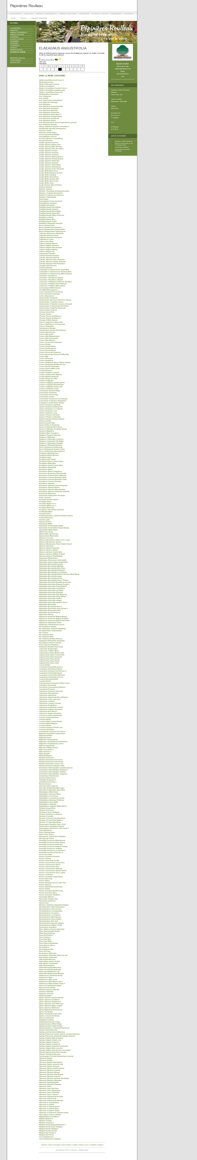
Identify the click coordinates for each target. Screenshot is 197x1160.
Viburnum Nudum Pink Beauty (50, 1062)
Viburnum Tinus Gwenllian (49, 1092)
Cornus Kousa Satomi (47, 350)
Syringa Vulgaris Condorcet (49, 1044)
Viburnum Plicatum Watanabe (50, 1080)
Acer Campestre (45, 96)
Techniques (15, 45)
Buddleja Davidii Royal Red (49, 213)
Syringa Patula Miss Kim (48, 1030)
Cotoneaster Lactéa (46, 397)
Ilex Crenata (43, 633)
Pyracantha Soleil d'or (47, 901)
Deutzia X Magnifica (46, 431)
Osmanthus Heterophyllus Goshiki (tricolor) (56, 768)
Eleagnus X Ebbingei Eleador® (50, 445)
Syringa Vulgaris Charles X (49, 1042)
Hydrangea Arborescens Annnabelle (52, 560)
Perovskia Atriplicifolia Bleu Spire (51, 788)
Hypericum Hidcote (46, 614)
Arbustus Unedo (45, 130)
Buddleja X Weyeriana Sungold (50, 223)
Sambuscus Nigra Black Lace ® (51, 981)
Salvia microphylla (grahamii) (50, 969)
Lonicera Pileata (45, 725)
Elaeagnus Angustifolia (39, 18)
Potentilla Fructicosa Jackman (50, 848)
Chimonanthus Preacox (48, 310)
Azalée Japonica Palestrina (49, 161)
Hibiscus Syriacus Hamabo (49, 548)
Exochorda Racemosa (47, 493)
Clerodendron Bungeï (47, 328)
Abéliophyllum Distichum (48, 94)
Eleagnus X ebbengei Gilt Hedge (51, 441)
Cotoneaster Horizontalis (48, 395)
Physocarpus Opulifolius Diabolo (51, 826)
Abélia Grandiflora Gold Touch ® (51, 80)
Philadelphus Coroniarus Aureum (51, 798)
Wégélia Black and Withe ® (49, 1117)
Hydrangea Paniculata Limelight (51, 590)
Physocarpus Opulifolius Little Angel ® (54, 828)
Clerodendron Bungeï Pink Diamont (52, 330)
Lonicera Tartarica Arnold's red (50, 727)
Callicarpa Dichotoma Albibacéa (51, 233)
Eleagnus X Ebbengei (47, 437)
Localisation (15, 60)
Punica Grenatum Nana (48, 893)
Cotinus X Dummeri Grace (49, 388)
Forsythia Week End (46, 507)
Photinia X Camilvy (46, 816)
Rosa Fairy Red (45, 939)
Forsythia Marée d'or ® (47, 503)
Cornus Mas (43, 356)
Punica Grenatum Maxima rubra (51, 891)
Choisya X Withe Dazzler (48, 320)
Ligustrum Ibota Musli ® (48, 711)
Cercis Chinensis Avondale (49, 294)
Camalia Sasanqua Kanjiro (49, 255)
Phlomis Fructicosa (46, 810)
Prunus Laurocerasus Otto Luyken (52, 872)
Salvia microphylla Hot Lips (49, 971)
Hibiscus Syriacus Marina (48, 550)
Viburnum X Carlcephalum (49, 1102)
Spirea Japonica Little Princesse (51, 1004)
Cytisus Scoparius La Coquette (51, 409)
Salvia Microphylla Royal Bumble (51, 973)
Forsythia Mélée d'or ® (47, 505)
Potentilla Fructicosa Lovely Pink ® (52, 850)
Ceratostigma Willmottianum (50, 288)
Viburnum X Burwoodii (47, 1098)
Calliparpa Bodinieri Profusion (50, 237)
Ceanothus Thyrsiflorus (48, 276)
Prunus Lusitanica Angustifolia (51, 877)
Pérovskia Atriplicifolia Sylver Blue (52, 790)
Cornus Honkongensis (47, 348)
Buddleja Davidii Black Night (50, 211)
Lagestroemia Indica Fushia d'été (51, 655)
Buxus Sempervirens (47, 225)
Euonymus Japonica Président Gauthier (54, 491)
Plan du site (15, 62)
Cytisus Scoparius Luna (48, 413)
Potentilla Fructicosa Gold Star (50, 844)
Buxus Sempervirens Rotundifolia (52, 229)
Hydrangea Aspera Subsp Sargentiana (53, 562)
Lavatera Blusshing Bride (48, 679)
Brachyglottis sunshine (48, 203)
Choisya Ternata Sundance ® (50, 318)
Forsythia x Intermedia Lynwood (51, 509)
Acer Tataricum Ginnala (48, 124)
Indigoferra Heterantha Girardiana (52, 641)
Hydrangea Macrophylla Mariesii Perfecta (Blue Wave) (59, 574)
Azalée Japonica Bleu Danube (50, 147)
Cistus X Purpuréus (46, 326)
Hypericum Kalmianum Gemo (50, 622)
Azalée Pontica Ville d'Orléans (50, 185)
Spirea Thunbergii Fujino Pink (50, 1014)
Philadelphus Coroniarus (48, 796)
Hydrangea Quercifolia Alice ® (50, 606)
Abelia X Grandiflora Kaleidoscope (52, 90)
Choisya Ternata (45, 314)
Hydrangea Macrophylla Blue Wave (52, 568)
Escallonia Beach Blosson (49, 455)
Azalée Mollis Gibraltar (47, 175)
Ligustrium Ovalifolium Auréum (51, 707)
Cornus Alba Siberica (47, 340)
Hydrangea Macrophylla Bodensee (52, 570)
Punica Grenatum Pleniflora (49, 895)
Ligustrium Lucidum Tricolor (50, 703)
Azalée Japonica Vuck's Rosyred (51, 169)
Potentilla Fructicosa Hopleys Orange (53, 846)
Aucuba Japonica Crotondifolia (51, 138)
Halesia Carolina (45, 522)
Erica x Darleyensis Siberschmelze (52, 451)
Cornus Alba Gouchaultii (48, 338)
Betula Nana (43, 199)
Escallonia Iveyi (45, 457)
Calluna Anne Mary (46, 241)
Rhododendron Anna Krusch (50, 909)
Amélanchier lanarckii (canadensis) (52, 128)
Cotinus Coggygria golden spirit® (52, 382)
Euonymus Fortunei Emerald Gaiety (52, 477)
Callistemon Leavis (46, 239)
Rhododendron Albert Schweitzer (52, 907)
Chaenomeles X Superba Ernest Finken (54, 306)
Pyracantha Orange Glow (48, 899)
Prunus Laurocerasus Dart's (49, 864)
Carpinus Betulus (45, 268)
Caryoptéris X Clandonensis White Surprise (55, 274)
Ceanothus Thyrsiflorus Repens (51, 278)
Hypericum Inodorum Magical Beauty (53, 616)
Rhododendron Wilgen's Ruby (50, 925)
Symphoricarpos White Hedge (50, 1024)
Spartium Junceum (46, 993)
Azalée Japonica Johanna (49, 155)
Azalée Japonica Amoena (48, 142)
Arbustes (28, 14)
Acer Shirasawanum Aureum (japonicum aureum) (58, 122)
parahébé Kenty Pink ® (47, 782)
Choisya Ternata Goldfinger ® (50, 316)
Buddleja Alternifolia (47, 205)
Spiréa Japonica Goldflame (49, 1000)
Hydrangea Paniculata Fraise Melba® (53, 586)
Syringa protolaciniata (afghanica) (52, 1032)
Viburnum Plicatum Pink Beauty (51, 1074)
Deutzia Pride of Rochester (49, 425)
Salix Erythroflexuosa (47, 959)
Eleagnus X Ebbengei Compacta (51, 439)
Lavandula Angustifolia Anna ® (51, 667)
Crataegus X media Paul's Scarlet (51, 403)
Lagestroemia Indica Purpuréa (50, 657)
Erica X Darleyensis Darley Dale (50, 447)
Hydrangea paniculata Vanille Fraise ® (53, 602)
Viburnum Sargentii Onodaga (50, 1084)
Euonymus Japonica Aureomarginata (53, 485)
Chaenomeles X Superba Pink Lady (52, 308)
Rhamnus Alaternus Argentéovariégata (54, 905)
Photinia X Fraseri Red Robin (50, 822)
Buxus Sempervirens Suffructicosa (52, 231)
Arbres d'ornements (46, 14)
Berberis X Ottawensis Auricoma (51, 195)
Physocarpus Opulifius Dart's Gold (52, 824)
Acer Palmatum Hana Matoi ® (50, 114)
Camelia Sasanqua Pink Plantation (52, 263)
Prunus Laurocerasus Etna (49, 866)
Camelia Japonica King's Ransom (52, 259)
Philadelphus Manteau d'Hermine (51, 800)
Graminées (116, 14)
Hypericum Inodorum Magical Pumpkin (54, 618)
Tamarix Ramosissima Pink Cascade (52, 1052)
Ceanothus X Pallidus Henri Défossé (52, 284)
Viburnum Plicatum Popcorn (50, 1076)
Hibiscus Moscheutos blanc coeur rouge (54, 540)
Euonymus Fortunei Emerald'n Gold (52, 479)
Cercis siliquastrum (46, 296)
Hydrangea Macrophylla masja (50, 576)
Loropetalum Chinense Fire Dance (52, 731)
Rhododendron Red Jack (48, 921)
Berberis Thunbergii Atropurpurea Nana (54, 191)
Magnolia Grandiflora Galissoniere (52, 733)
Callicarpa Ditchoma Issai (48, 235)
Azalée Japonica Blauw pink (49, 144)
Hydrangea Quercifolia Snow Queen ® (53, 608)
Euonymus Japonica (47, 483)
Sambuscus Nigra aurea (48, 979)
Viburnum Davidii (45, 1058)
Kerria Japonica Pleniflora (49, 645)
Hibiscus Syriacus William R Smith (52, 554)
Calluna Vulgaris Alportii (48, 243)
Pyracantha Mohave (46, 897)
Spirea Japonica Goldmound (50, 1002)
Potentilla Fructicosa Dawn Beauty (52, 842)
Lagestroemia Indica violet (49, 663)
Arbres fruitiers (68, 14)
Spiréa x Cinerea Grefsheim (49, 1016)
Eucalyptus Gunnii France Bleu (51, 465)
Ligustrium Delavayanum (48, 693)
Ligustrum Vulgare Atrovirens (50, 713)
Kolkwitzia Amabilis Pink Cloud (51, 647)
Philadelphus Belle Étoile (48, 792)
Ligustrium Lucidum (47, 701)
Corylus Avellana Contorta (49, 372)
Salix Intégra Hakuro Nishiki (49, 961)
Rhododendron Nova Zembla (50, 919)
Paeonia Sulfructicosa (47, 778)
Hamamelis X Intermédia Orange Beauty (54, 528)
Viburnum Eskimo (46, 1060)
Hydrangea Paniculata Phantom (51, 592)
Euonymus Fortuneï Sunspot (50, 481)
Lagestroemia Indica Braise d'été (51, 653)
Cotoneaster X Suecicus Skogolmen (52, 401)
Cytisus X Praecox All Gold (49, 415)
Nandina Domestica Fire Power (50, 760)
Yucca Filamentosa (46, 1137)
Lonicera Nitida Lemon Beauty (50, 721)
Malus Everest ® (45, 751)
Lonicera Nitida (45, 719)
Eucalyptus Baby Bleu (47, 463)
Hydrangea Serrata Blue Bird (50, 610)
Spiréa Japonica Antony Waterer (51, 998)
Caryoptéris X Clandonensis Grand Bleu (54, 270)
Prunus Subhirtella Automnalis (50, 887)
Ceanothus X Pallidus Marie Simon (52, 286)
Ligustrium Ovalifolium (48, 705)
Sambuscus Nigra (45, 977)
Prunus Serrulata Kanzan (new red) (52, 883)
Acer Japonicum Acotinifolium (50, 100)
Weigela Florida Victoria (48, 1131)
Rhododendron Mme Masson (50, 917)
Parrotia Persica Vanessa (48, 786)
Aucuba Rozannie (46, 140)
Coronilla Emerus (45, 370)
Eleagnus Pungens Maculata (50, 435)
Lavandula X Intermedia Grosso (51, 677)
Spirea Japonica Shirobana (49, 1008)
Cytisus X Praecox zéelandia (49, 417)
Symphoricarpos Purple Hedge (50, 1026)
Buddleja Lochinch (46, 217)
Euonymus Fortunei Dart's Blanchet (52, 475)
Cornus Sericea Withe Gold (49, 368)
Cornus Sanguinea (46, 360)
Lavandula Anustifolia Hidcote (50, 669)
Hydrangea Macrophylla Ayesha (51, 564)
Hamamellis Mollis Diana (48, 530)
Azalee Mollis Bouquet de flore (50, 173)
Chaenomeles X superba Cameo (51, 302)
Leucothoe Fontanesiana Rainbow (52, 687)
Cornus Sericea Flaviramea (49, 366)
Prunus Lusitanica (46, 875)
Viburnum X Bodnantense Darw (51, 1096)
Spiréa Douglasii (45, 996)
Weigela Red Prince (46, 1135)
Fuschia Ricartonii (46, 518)
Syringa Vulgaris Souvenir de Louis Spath (55, 1050)
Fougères (129, 14)
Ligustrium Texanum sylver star (51, 691)
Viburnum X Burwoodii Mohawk (51, 1100)
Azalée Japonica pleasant (48, 163)
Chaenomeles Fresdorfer (48, 298)
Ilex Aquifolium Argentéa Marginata (52, 628)
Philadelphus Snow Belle (48, 802)
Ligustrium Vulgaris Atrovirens (50, 709)
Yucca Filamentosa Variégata (50, 1139)
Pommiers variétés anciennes (123, 141)
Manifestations (16, 50)
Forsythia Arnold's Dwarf (48, 499)
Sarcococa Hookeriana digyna (50, 985)
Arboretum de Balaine (122, 147)
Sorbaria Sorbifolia (46, 991)
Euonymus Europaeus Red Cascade (52, 473)
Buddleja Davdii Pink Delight (50, 207)
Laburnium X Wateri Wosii (49, 651)
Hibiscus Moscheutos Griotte (50, 542)
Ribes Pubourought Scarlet (49, 931)
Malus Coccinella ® (46, 749)
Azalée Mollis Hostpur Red (49, 179)
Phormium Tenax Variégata (49, 812)
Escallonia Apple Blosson (49, 453)
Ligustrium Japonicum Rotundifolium (53, 697)
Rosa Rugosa (44, 947)
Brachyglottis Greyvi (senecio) (50, 201)
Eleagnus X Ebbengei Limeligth (51, 443)
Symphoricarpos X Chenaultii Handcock (54, 1028)
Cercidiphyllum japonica (48, 290)
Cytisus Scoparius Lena (48, 411)
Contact (13, 47)
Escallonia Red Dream (47, 459)
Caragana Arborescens (47, 265)
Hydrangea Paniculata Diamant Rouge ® (54, 584)
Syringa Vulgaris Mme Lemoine (51, 1048)
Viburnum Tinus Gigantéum (49, 1090)
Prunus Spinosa (45, 885)
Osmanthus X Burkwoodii (49, 776)
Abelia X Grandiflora (46, 86)
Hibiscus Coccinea (46, 538)
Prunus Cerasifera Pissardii (49, 856)
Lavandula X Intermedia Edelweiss (52, 675)
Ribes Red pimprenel (47, 933)
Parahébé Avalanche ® (47, 780)
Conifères (84, 14)
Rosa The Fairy (44, 951)
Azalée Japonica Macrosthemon (51, 157)
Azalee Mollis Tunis (46, 183)
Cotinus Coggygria (46, 380)
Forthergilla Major (45, 512)
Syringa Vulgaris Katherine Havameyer (53, 1046)
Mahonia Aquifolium (47, 745)
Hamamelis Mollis (45, 524)
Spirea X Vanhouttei (46, 1018)
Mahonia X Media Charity (48, 747)
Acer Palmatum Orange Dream (50, 116)
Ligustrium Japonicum (47, 695)
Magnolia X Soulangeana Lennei (51, 743)
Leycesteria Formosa (47, 689)
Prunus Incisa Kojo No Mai (49, 860)
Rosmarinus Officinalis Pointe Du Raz (53, 955)
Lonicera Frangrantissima (49, 717)
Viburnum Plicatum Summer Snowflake (54, 1078)
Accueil (13, 18)
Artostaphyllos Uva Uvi (48, 136)
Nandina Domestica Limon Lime (51, 764)
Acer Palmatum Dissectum (49, 112)
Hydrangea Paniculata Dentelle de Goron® (55, 582)
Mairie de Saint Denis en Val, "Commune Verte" (124, 144)
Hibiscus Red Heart (46, 546)
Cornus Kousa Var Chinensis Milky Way (54, 354)
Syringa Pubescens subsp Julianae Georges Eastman (59, 1034)
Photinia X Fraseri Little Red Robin (52, 818)
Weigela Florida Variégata (48, 1129)
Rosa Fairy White (45, 941)
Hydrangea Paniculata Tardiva (50, 598)
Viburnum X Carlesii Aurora (49, 1106)
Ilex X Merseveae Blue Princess (50, 639)
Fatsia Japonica (45, 497)
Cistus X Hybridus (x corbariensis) (52, 324)
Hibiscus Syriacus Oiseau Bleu (50, 552)
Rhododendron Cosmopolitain (50, 911)
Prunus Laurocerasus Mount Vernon (52, 870)
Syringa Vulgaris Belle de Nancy (51, 1038)
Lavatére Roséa (45, 681)
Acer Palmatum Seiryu (47, 120)
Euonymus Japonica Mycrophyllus (52, 489)
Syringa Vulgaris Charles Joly (50, 1040)
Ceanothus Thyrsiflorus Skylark (51, 280)
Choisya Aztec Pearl (46, 312)
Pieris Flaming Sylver (47, 832)
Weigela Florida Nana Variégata (50, 1127)
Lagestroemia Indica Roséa (49, 659)
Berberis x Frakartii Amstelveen (51, 193)
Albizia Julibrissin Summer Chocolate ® (54, 126)
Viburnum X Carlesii (46, 1104)
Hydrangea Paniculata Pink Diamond (53, 594)
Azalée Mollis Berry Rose (48, 171)
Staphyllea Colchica (46, 1020)
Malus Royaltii (44, 754)
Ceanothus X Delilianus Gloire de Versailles (55, 282)
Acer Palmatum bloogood (49, 108)
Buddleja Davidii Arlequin (48, 209)
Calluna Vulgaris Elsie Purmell (50, 247)
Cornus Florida (44, 344)
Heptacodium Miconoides (49, 536)
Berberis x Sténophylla (47, 197)
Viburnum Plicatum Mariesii (49, 1072)
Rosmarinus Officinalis (48, 953)
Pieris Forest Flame (46, 834)
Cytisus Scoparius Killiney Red (50, 407)
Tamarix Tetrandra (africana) (49, 1054)
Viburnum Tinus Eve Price (49, 1088)
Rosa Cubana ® (45, 937)
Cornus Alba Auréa (46, 334)
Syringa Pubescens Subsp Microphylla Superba (57, 1036)
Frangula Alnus (45, 514)
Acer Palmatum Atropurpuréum (51, 106)
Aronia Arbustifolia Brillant (49, 134)
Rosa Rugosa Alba (46, 949)
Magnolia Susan (45, 737)
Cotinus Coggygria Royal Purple (51, 384)
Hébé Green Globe (46, 532)
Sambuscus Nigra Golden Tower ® (52, 983)
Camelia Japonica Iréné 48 (49, 257)
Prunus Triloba (44, 889)
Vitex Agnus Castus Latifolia (50, 1114)
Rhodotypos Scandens (48, 927)
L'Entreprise (14, 14)
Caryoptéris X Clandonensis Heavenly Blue (55, 272)
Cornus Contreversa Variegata (50, 342)
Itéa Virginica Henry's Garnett (50, 643)
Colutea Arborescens (47, 332)
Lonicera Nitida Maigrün (48, 723)
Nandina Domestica (46, 758)
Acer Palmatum (45, 104)
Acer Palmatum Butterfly (48, 110)
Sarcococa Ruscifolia (47, 987)
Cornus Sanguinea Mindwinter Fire (52, 364)
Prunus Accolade (45, 854)
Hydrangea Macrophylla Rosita (50, 578)
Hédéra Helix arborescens (48, 534)
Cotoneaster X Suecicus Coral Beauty (53, 399)
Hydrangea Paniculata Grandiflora (52, 588)
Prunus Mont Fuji (45, 879)
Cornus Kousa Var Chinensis (50, 352)
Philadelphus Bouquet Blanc (50, 794)
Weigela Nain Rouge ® (47, 1133)
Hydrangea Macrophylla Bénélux (51, 566)
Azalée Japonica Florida (48, 151)
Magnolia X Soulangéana (48, 739)
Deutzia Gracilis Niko (47, 423)
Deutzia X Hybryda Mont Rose (50, 427)
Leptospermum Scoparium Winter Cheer (54, 683)
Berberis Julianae (45, 189)
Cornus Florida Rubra (47, 346)
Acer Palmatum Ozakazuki (49, 118)
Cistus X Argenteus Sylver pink (51, 322)
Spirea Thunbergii (46, 1012)
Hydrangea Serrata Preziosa (49, 612)
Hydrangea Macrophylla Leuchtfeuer (53, 572)
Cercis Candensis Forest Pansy (51, 292)
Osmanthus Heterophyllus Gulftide (52, 772)
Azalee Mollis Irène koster (48, 181)
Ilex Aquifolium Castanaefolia (50, 630)
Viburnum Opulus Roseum (49, 1066)
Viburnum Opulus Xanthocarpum (51, 1068)
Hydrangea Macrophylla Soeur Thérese (53, 580)
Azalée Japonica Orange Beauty (51, 159)
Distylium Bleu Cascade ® (49, 433)
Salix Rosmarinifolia (46, 965)
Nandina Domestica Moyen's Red (51, 766)
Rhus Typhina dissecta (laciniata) (51, 929)
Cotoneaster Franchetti (48, 393)
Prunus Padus (44, 881)
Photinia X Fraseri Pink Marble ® (51, 820)
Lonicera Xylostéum (46, 729)
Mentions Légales (17, 58)
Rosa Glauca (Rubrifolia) (48, 943)
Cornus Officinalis (46, 358)
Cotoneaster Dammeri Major (49, 391)
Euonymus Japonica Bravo (49, 487)
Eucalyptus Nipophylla (47, 467)
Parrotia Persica (45, 784)
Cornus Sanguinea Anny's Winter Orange (54, 362)
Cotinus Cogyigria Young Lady (50, 386)
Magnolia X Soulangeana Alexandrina (53, 741)
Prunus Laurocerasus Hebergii (50, 868)
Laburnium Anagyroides (48, 649)
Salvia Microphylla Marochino (50, 967)
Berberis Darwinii (45, 187)
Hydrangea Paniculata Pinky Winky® (52, 596)
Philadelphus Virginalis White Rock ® (53, 806)
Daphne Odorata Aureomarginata (51, 419)
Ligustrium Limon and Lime (49, 699)
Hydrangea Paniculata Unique (50, 600)
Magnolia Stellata (45, 735)
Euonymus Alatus (46, 469)
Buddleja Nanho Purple (48, 221)
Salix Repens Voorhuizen (48, 963)
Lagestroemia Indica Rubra (49, 661)
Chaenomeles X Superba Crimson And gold (55, 304)
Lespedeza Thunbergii (47, 685)
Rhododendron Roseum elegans (51, 923)
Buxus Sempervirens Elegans (50, 227)
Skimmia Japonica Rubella (49, 989)
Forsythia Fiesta (45, 501)
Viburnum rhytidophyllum (49, 1082)
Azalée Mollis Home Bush (48, 177)
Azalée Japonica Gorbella (48, 153)
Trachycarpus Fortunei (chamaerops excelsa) (56, 1056)
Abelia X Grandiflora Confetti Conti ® (53, 88)
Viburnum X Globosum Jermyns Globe (54, 1112)
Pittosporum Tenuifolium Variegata (52, 836)
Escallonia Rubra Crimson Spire (51, 461)
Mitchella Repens (45, 756)
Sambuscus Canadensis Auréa (50, 975)
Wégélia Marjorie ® (46, 1119)
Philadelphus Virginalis (48, 804)
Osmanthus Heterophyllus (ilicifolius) (53, 770)
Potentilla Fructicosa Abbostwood (52, 840)
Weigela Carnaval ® (46, 1123)
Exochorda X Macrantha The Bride (52, 495)
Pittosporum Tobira (46, 838)
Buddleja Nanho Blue (47, 219)
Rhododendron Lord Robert (49, 915)
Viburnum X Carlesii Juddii (49, 1110)
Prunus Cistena (45, 858)
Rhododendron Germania (49, 913)
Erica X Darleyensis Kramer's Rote (52, 449)
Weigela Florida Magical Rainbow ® (52, 1125)
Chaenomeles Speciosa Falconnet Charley (55, 300)
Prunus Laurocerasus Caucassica (51, 862)
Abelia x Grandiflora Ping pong (51, 92)
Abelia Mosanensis (46, 82)
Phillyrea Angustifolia (47, 808)
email (122, 76)
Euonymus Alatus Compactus (50, 471)
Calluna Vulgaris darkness (49, 245)
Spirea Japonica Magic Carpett (50, 1006)
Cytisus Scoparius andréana (49, 405)
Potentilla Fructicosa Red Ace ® (51, 852)
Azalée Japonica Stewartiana (50, 167)
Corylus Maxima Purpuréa (49, 376)
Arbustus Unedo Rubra (48, 132)
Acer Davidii (43, 98)
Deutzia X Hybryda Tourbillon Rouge (53, 429)
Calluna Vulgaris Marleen (48, 249)
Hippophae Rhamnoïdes (48, 558)
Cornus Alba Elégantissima (49, 336)
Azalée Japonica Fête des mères (51, 149)
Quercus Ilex (44, 903)
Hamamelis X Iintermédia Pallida (51, 526)
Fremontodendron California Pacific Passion (56, 516)
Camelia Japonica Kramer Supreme (52, 261)
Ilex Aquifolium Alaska (47, 626)
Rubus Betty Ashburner (48, 957)
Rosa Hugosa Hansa (47, 945)
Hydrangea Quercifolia (47, 604)
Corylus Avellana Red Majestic (50, 374)
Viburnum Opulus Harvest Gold (51, 1064)
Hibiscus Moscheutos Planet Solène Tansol (55, 544)
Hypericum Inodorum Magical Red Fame (54, 620)
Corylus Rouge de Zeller (48, 378)
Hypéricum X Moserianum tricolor (51, 624)
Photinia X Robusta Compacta (50, 814)
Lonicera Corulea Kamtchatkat (50, 715)
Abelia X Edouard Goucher (49, 84)
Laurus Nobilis (44, 665)
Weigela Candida (45, 1121)
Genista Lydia (44, 520)
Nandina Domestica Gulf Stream (51, 762)
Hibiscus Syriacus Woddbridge (50, 556)
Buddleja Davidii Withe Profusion (51, 215)
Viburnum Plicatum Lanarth (49, 1070)
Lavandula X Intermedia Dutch (50, 673)
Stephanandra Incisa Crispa (49, 1022)
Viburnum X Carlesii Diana (49, 1108)
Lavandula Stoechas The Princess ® (52, 671)
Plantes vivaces (100, 14)
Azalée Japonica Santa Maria (50, 165)
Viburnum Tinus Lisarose (48, 1094)
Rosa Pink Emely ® (46, 935)
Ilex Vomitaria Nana (46, 635)
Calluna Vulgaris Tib (46, 251)
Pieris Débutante (45, 830)
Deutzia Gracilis (45, 421)
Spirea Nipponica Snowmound (50, 1010)
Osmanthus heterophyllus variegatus (53, 774)
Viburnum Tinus (45, 1086)
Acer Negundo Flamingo (48, 102)
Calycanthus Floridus (47, 253)
